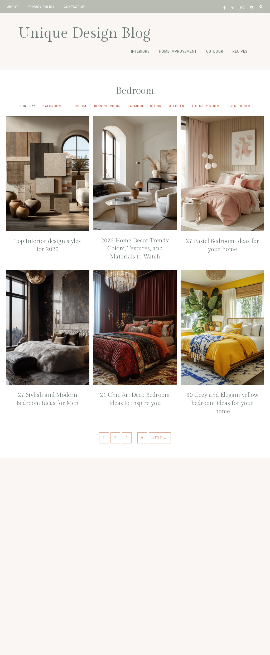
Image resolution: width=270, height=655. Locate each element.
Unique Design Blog (84, 33)
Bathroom (52, 106)
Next (159, 438)
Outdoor (214, 51)
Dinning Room (107, 106)
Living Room (239, 106)
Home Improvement (178, 51)
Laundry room (206, 106)
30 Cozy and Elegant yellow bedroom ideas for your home (222, 403)
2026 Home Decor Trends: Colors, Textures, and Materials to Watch (135, 248)
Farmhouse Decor (145, 106)
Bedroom (78, 106)
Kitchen (177, 106)
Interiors (140, 51)
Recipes (240, 51)
